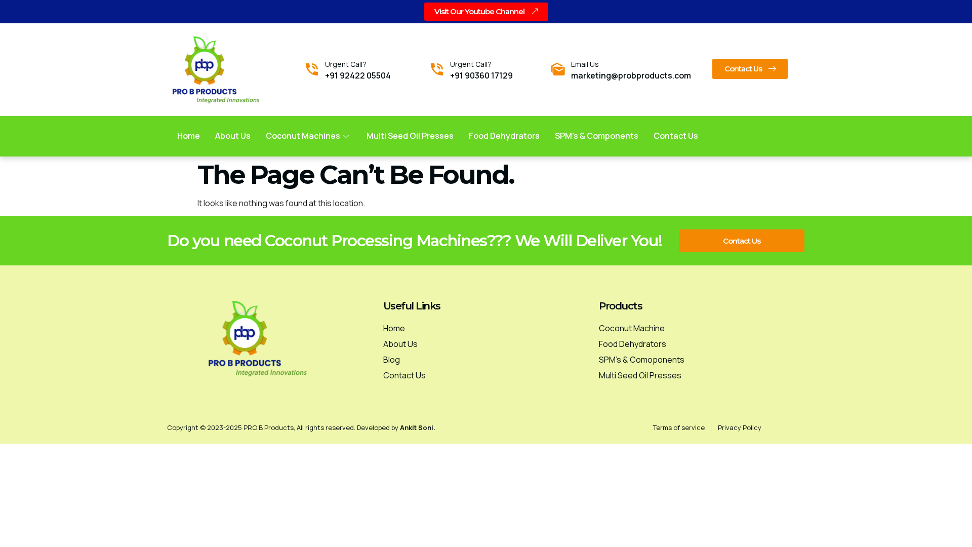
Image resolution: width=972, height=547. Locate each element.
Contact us (676, 135)
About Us (233, 135)
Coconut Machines (303, 135)
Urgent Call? (346, 64)
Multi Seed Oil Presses (410, 135)
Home (188, 135)
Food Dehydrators (504, 135)
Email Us (585, 64)
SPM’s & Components (596, 135)
